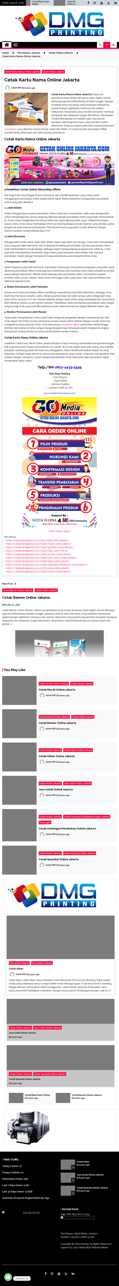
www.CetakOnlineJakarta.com (60, 393)
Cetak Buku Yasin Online (37, 1095)
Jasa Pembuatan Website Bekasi (90, 1247)
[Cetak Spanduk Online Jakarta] (61, 1066)
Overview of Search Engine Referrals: (23, 1198)
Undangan (45, 822)
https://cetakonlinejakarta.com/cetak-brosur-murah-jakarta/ (39, 571)
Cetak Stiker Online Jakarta (78, 750)
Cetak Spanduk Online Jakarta (79, 853)
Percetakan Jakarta (42, 963)
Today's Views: (10, 1166)
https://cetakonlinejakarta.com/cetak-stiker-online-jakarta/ (38, 561)
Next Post (7, 583)
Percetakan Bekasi (19, 963)
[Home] (6, 45)
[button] (100, 45)
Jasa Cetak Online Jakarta (77, 783)
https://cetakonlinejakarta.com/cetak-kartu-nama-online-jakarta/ (41, 557)
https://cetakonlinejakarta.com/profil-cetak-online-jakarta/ (38, 568)
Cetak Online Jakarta (53, 71)
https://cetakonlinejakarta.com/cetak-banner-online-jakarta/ (39, 554)
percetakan (10, 129)
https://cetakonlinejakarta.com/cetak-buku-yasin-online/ (37, 550)
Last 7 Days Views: (13, 1185)
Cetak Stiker (16, 968)
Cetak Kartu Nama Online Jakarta (22, 71)
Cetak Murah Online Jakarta (53, 683)
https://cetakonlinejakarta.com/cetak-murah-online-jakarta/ (38, 543)
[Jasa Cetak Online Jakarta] (61, 1020)
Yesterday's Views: (13, 1179)
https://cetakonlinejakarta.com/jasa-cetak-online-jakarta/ (37, 540)
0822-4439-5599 (68, 367)
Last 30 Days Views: (13, 1191)
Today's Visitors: (11, 1172)
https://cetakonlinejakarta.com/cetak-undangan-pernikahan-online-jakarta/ (47, 564)
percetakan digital (69, 324)
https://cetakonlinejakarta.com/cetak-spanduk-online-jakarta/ (39, 547)
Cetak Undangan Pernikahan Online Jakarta (86, 816)
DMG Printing (81, 1244)
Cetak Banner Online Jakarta (49, 2)
